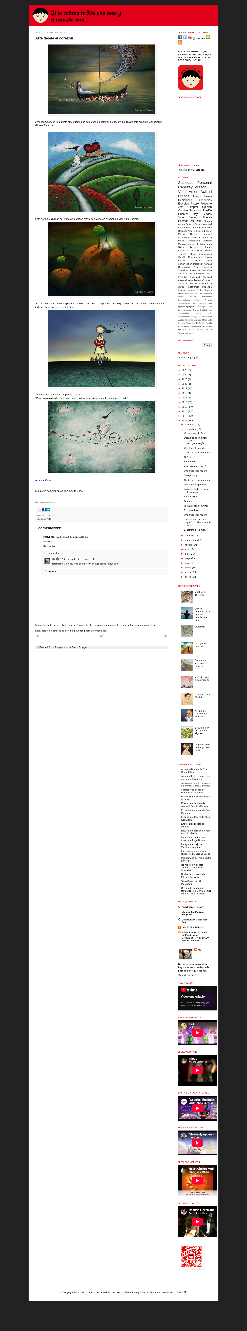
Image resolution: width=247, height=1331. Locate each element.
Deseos (190, 224)
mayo (188, 558)
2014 (185, 411)
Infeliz (209, 313)
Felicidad (195, 210)
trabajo (208, 290)
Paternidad (196, 251)
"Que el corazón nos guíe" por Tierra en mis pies (197, 522)
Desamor (194, 217)
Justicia (181, 320)
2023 (185, 379)
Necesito (181, 323)
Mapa (204, 320)
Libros (208, 227)
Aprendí (207, 240)
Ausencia (208, 293)
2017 (185, 397)
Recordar (194, 247)
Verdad (199, 290)
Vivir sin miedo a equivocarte (202, 678)
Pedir (195, 267)
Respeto (182, 231)
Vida (182, 192)
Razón (180, 326)
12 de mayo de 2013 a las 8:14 (73, 536)
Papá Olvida (190, 496)
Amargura (189, 293)
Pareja (208, 196)
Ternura (208, 330)
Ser (179, 330)
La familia (200, 626)
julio (187, 549)
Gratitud (203, 310)
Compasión (194, 240)
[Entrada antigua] (166, 636)
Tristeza (182, 254)
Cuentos (183, 214)
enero (188, 576)
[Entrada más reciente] (37, 636)
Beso (209, 260)
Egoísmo (181, 307)
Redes (208, 247)
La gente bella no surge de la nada (196, 490)
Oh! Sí (187, 457)
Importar (197, 313)
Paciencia (207, 287)
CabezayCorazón (192, 187)
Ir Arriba (179, 1292)
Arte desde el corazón (195, 466)
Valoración (206, 237)
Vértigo (191, 333)
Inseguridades (184, 316)
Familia (208, 283)
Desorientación (184, 303)
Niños (181, 247)
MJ (52, 515)
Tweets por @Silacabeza (191, 169)
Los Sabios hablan (192, 927)
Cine (209, 270)
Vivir (186, 333)
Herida (181, 287)
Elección (183, 203)
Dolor (199, 220)
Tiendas (207, 214)
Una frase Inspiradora (195, 448)
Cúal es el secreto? (200, 593)
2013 (185, 416)
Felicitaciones (204, 244)
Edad (210, 303)
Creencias (205, 200)
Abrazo (197, 260)
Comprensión (205, 254)
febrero (189, 572)
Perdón (207, 210)
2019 (185, 388)
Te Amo (188, 501)
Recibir (187, 326)
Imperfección (183, 313)
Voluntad (202, 270)
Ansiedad (207, 277)
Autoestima (184, 227)
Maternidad (184, 237)
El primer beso (191, 510)
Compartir (207, 280)
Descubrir (197, 264)
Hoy (195, 214)
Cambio (183, 210)
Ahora (192, 254)
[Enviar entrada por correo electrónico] (39, 511)
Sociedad (185, 183)
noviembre (191, 429)
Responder (49, 546)
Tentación (199, 330)
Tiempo (181, 333)
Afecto (180, 293)
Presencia (207, 267)
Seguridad (195, 277)
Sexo (185, 330)
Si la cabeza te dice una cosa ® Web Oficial (113, 1292)
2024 (185, 374)
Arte (49, 519)
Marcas (208, 221)
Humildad (182, 257)
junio (187, 553)
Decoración (198, 227)
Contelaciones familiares (189, 300)
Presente (206, 203)
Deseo (201, 257)
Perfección (200, 323)
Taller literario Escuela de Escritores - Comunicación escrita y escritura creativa (195, 936)
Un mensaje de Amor (195, 433)
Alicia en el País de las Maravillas (201, 713)
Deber (190, 283)
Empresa (197, 307)
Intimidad (182, 277)
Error (180, 310)
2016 (185, 402)
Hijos (210, 310)
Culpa (189, 274)
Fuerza (207, 217)
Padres (189, 323)
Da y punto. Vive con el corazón (201, 663)
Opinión (207, 207)
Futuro (195, 203)
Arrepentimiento (185, 280)
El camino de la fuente (196, 529)
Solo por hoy (190, 475)
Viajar (181, 240)
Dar (192, 220)
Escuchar (187, 310)
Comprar (192, 207)
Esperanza (183, 251)
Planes (181, 290)
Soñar (191, 330)
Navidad (208, 264)
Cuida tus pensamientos (197, 452)
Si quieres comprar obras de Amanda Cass (59, 490)
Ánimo (181, 224)
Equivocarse (206, 307)
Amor (193, 192)
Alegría (191, 231)
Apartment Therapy (193, 907)
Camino (194, 234)
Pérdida (208, 323)
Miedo (181, 234)
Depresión (199, 283)
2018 (185, 393)
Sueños (193, 270)
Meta (210, 320)
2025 (185, 370)
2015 (185, 406)
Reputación (195, 326)
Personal (204, 183)
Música (182, 244)
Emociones (199, 274)
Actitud (206, 192)
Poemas (183, 220)
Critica (181, 274)
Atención (198, 293)
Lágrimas (197, 320)
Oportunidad (184, 267)
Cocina (191, 244)
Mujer (209, 231)
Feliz (209, 274)
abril (187, 563)
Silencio (191, 290)
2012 (185, 420)
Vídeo (181, 217)
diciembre (190, 424)
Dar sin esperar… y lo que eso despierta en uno (202, 614)
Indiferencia (193, 287)
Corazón (208, 300)
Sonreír (208, 251)
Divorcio (202, 303)
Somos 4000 (190, 461)
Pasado (198, 224)
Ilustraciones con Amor (196, 505)
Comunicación (185, 264)
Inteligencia (195, 316)
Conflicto (182, 283)
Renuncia (182, 260)
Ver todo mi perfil (187, 975)
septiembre (191, 540)
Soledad (195, 237)
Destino (195, 303)
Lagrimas (189, 320)
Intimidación (207, 316)
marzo (188, 567)
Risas (202, 326)
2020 (185, 383)
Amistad (207, 224)
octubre (189, 535)
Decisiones (185, 200)
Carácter (192, 297)
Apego (196, 196)
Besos (180, 297)
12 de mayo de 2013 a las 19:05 (77, 559)
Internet (207, 234)
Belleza (197, 280)
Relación (192, 257)
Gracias (195, 310)
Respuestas (53, 553)
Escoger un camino (201, 645)
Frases (183, 196)
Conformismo (206, 297)
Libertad (200, 231)
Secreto (208, 326)
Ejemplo (189, 307)
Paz (194, 323)
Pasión (208, 257)
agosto (189, 544)
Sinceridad (183, 270)
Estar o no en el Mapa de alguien (202, 730)
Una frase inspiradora (195, 470)
